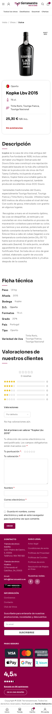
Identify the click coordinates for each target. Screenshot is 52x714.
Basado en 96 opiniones (16, 686)
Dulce (21, 22)
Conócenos (9, 597)
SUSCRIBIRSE (26, 632)
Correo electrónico (15, 499)
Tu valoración (12, 456)
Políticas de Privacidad (38, 553)
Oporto (14, 307)
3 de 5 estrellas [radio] (29, 452)
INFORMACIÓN (11, 593)
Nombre (9, 488)
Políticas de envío (36, 562)
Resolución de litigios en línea (38, 567)
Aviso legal (33, 544)
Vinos (13, 22)
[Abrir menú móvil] (3, 4)
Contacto (8, 602)
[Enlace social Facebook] (30, 581)
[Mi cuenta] (8, 4)
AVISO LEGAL (34, 539)
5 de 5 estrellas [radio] (34, 452)
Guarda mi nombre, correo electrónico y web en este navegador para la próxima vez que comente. (24, 515)
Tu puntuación (12, 452)
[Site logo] (26, 3)
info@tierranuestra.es (15, 579)
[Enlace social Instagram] (37, 581)
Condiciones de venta (38, 548)
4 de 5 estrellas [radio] (32, 452)
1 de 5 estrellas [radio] (25, 452)
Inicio (4, 22)
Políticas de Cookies (37, 557)
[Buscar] (42, 4)
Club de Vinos (10, 607)
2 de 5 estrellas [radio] (27, 452)
